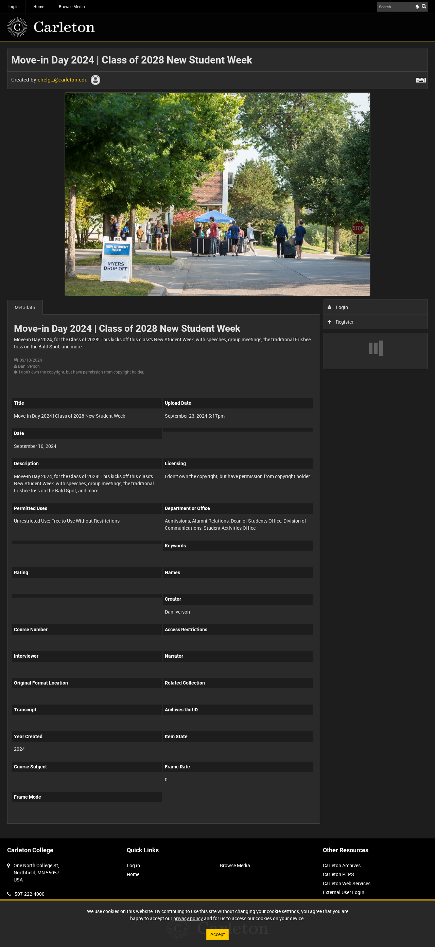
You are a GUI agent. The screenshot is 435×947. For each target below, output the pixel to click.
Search (424, 6)
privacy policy (188, 918)
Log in (13, 6)
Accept (217, 934)
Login (341, 307)
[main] (217, 440)
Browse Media (72, 6)
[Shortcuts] (421, 79)
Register (344, 321)
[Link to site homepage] (51, 27)
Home (38, 6)
